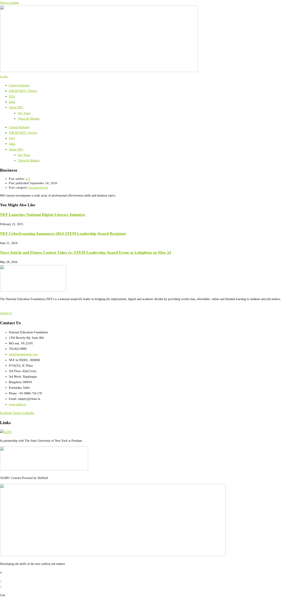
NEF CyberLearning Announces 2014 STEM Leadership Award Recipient (63, 233)
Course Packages (19, 85)
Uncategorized (38, 187)
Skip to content (9, 2)
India (12, 102)
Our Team (24, 113)
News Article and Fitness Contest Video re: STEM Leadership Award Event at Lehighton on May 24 (85, 252)
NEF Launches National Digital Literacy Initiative (42, 214)
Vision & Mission (28, 118)
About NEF (16, 107)
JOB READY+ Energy (23, 91)
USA (12, 96)
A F (27, 178)
